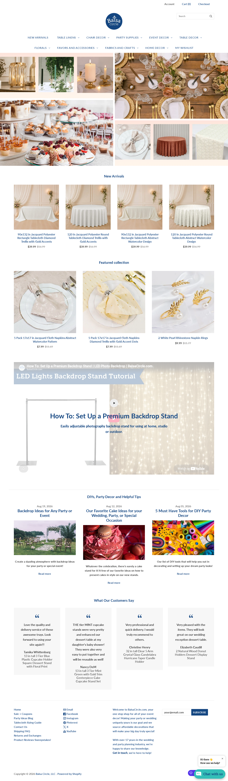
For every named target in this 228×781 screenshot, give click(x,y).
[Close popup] (222, 759)
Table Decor (188, 37)
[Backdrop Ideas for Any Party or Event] (45, 537)
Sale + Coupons (23, 713)
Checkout (204, 3)
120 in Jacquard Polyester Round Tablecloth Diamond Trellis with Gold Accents (88, 238)
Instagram (72, 718)
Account (169, 3)
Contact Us (20, 726)
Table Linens (66, 37)
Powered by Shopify (69, 773)
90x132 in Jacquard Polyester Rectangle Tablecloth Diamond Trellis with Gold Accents (36, 238)
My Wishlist (184, 47)
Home (17, 709)
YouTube (71, 731)
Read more (44, 573)
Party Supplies (127, 37)
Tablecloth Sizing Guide (28, 722)
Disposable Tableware (171, 85)
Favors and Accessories (76, 47)
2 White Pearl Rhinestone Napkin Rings (183, 338)
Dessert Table (56, 132)
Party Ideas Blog (23, 718)
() (186, 3)
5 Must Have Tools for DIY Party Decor (183, 513)
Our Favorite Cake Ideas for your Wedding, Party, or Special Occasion (114, 515)
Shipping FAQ (22, 731)
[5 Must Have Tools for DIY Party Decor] (183, 537)
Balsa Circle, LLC (46, 773)
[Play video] (114, 403)
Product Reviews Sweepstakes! (32, 739)
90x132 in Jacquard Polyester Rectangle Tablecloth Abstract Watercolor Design (140, 238)
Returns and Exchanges (27, 735)
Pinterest (72, 722)
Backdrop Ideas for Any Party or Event (45, 513)
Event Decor (159, 37)
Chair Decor (96, 37)
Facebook (72, 713)
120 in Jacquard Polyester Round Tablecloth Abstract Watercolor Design (191, 238)
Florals (41, 47)
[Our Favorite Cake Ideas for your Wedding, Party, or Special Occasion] (114, 542)
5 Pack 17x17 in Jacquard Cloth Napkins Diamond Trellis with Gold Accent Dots (113, 339)
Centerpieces (56, 75)
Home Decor (155, 47)
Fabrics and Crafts (120, 47)
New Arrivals (38, 37)
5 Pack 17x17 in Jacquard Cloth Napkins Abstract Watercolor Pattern (45, 339)
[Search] (211, 16)
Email (69, 709)
